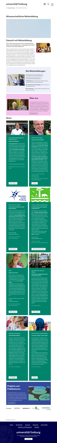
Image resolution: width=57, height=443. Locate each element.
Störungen (36, 427)
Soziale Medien (28, 438)
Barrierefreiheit (19, 424)
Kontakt (11, 424)
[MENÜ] (52, 4)
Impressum (27, 424)
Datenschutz (35, 424)
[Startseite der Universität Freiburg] (16, 4)
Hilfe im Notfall (44, 424)
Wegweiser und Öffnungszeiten (25, 427)
